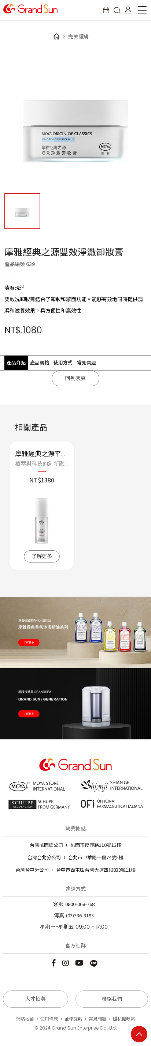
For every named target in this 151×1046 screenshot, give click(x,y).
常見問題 (86, 362)
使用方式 (63, 362)
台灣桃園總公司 (46, 844)
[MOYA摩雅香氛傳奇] (75, 632)
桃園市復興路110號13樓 (75, 844)
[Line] (95, 962)
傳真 (59, 915)
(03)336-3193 (80, 915)
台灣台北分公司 (44, 857)
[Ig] (66, 962)
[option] (75, 119)
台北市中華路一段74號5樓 (75, 857)
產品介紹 (16, 362)
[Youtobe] (80, 962)
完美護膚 (78, 36)
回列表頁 (75, 378)
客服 (58, 904)
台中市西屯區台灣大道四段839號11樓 (75, 869)
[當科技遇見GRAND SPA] (75, 703)
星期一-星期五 (57, 927)
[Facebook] (54, 962)
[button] (117, 10)
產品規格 (39, 362)
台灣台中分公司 (32, 869)
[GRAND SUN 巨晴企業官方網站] (30, 9)
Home (56, 36)
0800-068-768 (80, 904)
